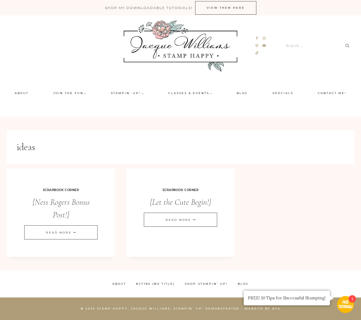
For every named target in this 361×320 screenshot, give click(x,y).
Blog (242, 93)
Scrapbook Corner (61, 190)
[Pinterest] (257, 46)
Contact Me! (332, 93)
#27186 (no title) (155, 284)
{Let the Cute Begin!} (180, 202)
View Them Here (226, 8)
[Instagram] (264, 38)
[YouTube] (264, 46)
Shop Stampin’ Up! (206, 284)
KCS (276, 308)
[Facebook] (257, 38)
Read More (61, 232)
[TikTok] (257, 53)
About (21, 93)
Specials (282, 93)
